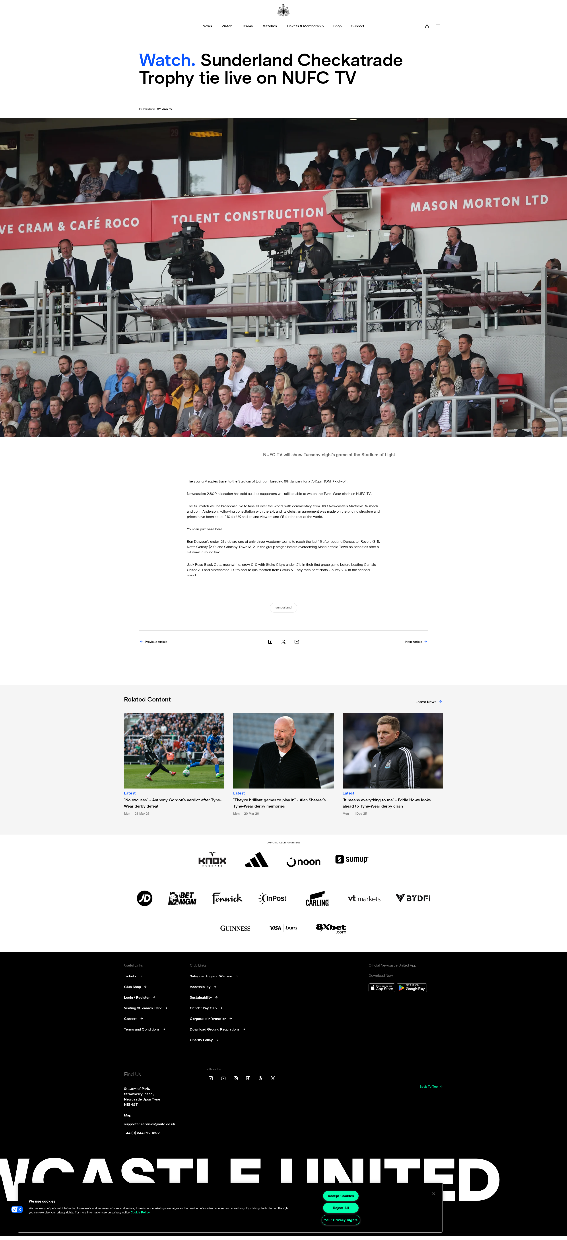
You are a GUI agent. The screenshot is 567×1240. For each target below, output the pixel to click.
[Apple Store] (382, 988)
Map (127, 1115)
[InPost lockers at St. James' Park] (272, 898)
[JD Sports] (144, 898)
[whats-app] (297, 641)
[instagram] (235, 1078)
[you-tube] (223, 1078)
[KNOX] (212, 859)
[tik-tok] (211, 1078)
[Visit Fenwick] (227, 898)
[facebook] (270, 641)
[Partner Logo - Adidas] (257, 859)
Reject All (341, 1207)
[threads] (260, 1078)
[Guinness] (236, 928)
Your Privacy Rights (341, 1220)
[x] (283, 641)
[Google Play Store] (412, 988)
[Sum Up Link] (352, 859)
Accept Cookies (341, 1196)
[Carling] (317, 898)
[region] (230, 1208)
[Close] (434, 1194)
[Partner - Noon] (303, 859)
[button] (17, 1209)
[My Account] (427, 26)
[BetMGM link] (182, 898)
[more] (437, 26)
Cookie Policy (140, 1212)
